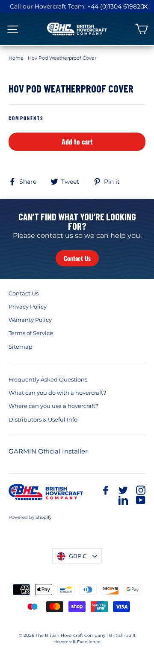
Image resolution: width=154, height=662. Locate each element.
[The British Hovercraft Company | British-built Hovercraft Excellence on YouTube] (140, 500)
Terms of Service (31, 333)
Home (16, 58)
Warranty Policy (30, 319)
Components (26, 118)
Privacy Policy (28, 306)
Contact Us (77, 258)
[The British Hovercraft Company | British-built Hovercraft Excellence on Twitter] (123, 490)
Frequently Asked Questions (48, 379)
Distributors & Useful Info (43, 419)
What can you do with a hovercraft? (57, 392)
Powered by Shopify (30, 517)
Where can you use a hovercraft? (53, 405)
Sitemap (21, 346)
